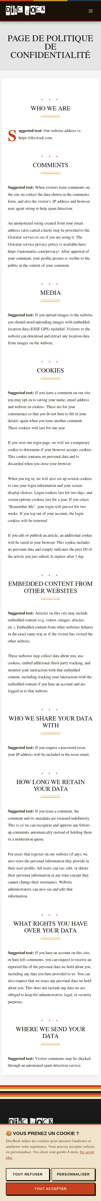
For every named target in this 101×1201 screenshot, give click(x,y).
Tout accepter (50, 1189)
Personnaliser (73, 1174)
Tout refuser (28, 1174)
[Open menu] (90, 11)
